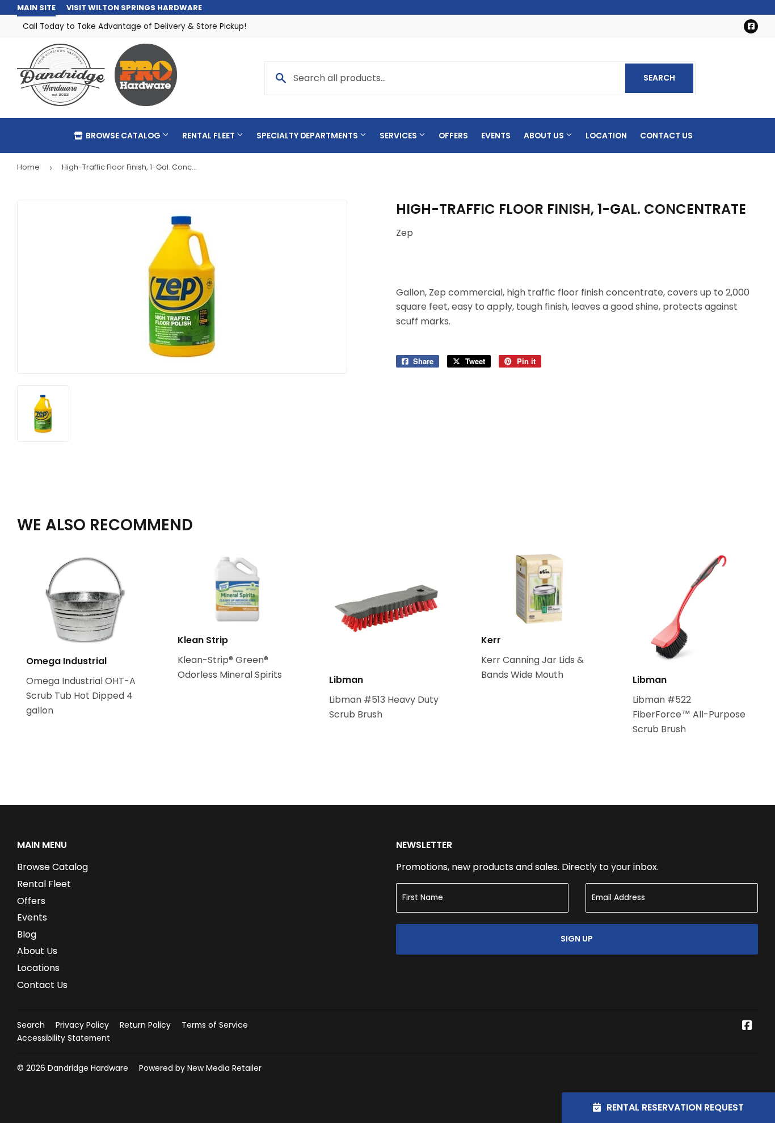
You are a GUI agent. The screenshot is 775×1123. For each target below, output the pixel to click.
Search (668, 77)
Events (496, 135)
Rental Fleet (209, 135)
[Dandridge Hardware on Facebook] (747, 1026)
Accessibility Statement (63, 1038)
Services (399, 135)
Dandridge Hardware (88, 1068)
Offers (453, 135)
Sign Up (577, 938)
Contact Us (666, 135)
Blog (26, 934)
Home (28, 167)
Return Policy (145, 1025)
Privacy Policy (82, 1025)
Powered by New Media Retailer (200, 1068)
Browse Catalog (123, 135)
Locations (38, 967)
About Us (545, 135)
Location (606, 135)
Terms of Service (215, 1025)
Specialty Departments (308, 135)
